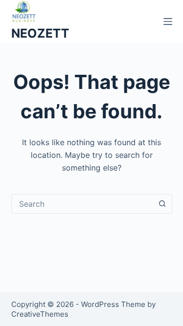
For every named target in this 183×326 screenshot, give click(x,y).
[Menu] (167, 21)
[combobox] (82, 204)
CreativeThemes (39, 314)
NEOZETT (40, 33)
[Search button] (162, 204)
